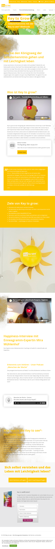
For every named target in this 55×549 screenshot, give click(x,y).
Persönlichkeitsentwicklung (26, 10)
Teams (14, 10)
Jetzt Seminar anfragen (18, 480)
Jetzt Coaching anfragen (36, 480)
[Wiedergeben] (15, 403)
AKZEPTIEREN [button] (13, 545)
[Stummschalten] (40, 403)
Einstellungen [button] (5, 545)
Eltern (38, 10)
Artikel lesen (22, 152)
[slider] (44, 403)
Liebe (44, 10)
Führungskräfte (5, 10)
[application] (30, 403)
